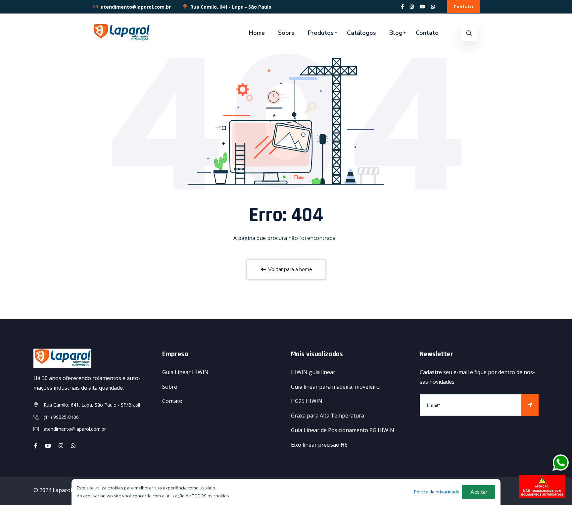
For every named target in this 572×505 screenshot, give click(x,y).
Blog (396, 33)
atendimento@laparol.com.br (135, 7)
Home (257, 33)
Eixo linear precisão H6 (319, 444)
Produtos (321, 33)
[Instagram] (411, 6)
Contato (463, 6)
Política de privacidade (436, 492)
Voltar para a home (289, 269)
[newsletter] (530, 405)
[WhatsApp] (433, 6)
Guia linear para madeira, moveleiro (335, 386)
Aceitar (478, 492)
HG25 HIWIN (306, 401)
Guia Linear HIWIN (185, 372)
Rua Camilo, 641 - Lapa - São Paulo (230, 7)
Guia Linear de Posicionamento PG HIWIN (342, 430)
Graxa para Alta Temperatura (327, 415)
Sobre (286, 33)
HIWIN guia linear (313, 372)
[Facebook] (402, 6)
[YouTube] (422, 6)
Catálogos (361, 33)
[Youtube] (48, 445)
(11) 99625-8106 (61, 417)
